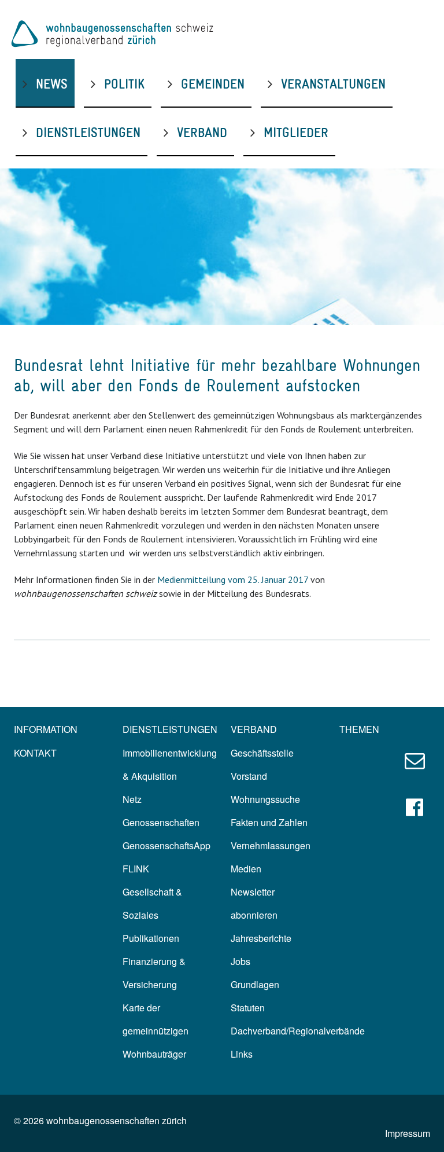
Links (242, 1054)
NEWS (52, 83)
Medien (246, 868)
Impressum (407, 1133)
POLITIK (124, 83)
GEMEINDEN (213, 83)
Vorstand (249, 776)
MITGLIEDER (296, 132)
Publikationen (151, 938)
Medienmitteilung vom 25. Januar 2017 (232, 579)
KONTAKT (35, 753)
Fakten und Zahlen (269, 822)
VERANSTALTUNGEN (333, 83)
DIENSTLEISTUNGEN (88, 132)
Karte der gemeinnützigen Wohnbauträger (155, 1031)
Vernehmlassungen (270, 845)
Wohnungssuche (265, 799)
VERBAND (202, 132)
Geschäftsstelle (262, 753)
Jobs (240, 961)
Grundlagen (255, 984)
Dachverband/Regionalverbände (298, 1030)
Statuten (248, 1007)
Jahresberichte (261, 938)
